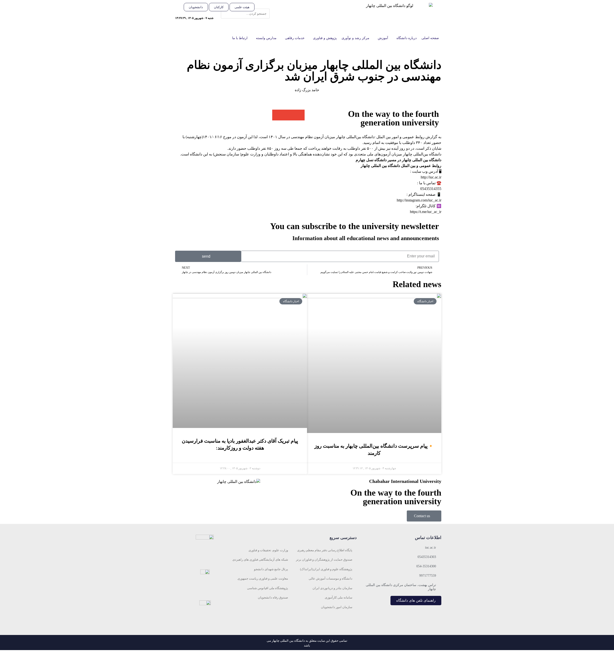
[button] (264, 6)
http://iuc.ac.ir (431, 177)
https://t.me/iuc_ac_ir (425, 212)
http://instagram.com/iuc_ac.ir (419, 200)
